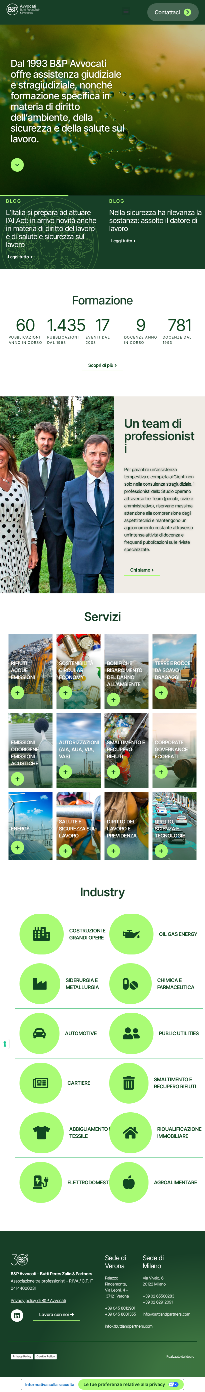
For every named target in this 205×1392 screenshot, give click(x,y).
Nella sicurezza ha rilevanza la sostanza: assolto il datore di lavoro (155, 220)
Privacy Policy (22, 1356)
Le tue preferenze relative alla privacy (124, 1384)
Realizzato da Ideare (180, 1356)
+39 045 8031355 (120, 1314)
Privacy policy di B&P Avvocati (38, 1300)
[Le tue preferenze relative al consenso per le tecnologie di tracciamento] (5, 1044)
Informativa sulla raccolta (49, 1384)
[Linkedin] (17, 1315)
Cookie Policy (45, 1356)
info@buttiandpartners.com (129, 1326)
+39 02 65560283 (158, 1296)
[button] (126, 11)
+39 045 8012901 (120, 1308)
